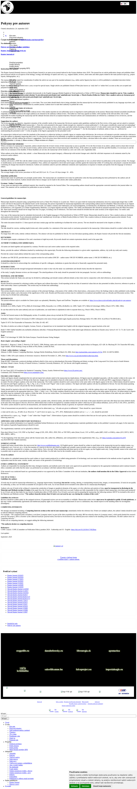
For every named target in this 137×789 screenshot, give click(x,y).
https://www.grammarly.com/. (34, 372)
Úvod (8, 20)
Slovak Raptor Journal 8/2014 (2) (18, 597)
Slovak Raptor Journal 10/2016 (17, 593)
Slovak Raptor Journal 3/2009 (17, 608)
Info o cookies (59, 701)
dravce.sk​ (39, 701)
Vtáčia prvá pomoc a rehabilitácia (20, 763)
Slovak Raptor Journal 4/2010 (17, 606)
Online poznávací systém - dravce (20, 771)
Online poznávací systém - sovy (20, 773)
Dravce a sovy (14, 784)
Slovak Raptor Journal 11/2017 (17, 591)
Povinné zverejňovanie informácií (72, 701)
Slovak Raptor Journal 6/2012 (17, 602)
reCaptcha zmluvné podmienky (95, 703)
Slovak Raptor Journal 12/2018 (17, 589)
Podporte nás (13, 740)
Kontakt (9, 132)
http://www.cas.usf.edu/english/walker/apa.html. (82, 356)
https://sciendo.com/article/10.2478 (114, 438)
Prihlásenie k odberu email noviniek (21, 778)
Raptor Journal (14, 782)
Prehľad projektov (16, 63)
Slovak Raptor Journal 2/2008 (17, 610)
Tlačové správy (15, 84)
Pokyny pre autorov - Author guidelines (15, 47)
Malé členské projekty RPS (19, 68)
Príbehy (12, 107)
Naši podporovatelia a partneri (19, 730)
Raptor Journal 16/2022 (15, 581)
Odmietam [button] (85, 786)
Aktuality (12, 753)
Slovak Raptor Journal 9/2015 (17, 595)
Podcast (12, 755)
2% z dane (13, 45)
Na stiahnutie (13, 767)
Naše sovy (12, 761)
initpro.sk (97, 701)
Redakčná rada (12, 623)
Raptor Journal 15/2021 (15, 583)
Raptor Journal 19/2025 (15, 575)
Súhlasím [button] (74, 786)
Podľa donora (14, 64)
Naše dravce (13, 759)
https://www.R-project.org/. (73, 370)
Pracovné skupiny (16, 37)
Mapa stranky (85, 701)
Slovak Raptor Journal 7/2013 (17, 600)
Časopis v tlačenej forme (68, 557)
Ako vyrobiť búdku (16, 765)
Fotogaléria (13, 777)
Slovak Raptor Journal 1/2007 (17, 612)
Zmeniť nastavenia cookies (68, 705)
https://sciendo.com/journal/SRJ (32, 40)
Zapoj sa (12, 49)
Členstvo (12, 43)
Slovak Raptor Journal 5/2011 (17, 604)
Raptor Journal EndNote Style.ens (13, 51)
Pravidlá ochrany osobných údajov (77, 703)
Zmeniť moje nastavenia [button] (102, 786)
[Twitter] (6, 36)
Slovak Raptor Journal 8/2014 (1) (18, 598)
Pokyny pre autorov (14, 625)
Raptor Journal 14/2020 (15, 585)
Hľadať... (4, 714)
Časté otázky (13, 769)
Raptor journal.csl (7, 54)
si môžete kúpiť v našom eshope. (68, 559)
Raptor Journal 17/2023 (15, 579)
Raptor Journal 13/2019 (15, 587)
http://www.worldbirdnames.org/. (48, 445)
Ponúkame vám (14, 736)
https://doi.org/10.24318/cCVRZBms (83, 529)
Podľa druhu (14, 66)
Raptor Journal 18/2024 (15, 577)
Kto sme (12, 36)
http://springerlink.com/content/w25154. (88, 352)
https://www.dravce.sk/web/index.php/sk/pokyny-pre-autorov (110, 300)
